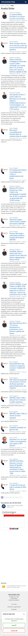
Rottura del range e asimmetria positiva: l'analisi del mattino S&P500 (17, 237)
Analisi (7, 5)
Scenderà (14, 630)
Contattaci (14, 609)
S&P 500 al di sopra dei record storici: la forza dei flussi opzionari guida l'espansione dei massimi (18, 384)
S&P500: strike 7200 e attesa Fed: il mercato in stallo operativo (17, 400)
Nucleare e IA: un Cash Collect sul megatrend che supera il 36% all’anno (17, 442)
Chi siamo (14, 604)
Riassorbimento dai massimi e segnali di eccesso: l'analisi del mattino (17, 367)
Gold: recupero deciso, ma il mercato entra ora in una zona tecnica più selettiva (18, 46)
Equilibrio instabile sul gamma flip (17, 429)
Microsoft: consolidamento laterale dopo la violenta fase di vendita (18, 133)
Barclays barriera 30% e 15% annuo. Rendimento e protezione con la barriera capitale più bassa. (18, 328)
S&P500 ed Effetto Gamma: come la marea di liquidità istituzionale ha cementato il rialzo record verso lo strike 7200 (17, 467)
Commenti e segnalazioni (14, 607)
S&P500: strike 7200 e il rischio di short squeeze (18, 416)
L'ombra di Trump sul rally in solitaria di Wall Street (17, 487)
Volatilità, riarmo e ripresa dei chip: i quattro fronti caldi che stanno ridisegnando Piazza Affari (18, 255)
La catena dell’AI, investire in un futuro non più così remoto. (17, 17)
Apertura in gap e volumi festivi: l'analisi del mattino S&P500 (17, 222)
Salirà (14, 625)
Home (2, 5)
